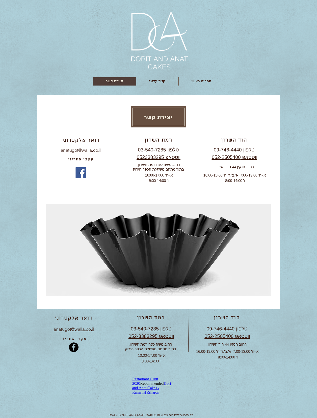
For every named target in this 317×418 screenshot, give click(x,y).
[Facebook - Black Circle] (74, 347)
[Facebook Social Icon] (81, 172)
